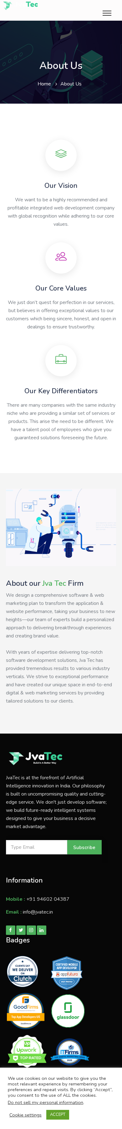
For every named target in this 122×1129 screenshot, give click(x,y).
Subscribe (84, 847)
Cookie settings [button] (25, 1115)
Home (44, 83)
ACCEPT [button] (57, 1114)
